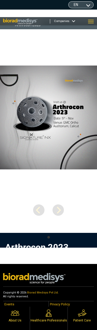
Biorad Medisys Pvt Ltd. (43, 292)
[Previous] (38, 210)
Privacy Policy (60, 304)
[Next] (58, 210)
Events (9, 304)
